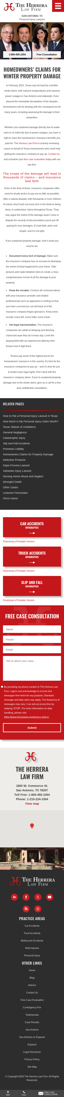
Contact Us (32, 992)
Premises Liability (13, 448)
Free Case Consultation (51, 1093)
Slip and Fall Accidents (16, 443)
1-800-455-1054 (17, 54)
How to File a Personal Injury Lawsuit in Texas (30, 415)
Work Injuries (32, 948)
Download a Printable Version (19, 541)
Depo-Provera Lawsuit (16, 465)
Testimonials (32, 1015)
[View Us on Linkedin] (14, 897)
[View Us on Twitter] (37, 897)
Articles (32, 985)
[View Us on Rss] (26, 908)
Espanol (32, 1044)
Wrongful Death (12, 481)
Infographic (32, 525)
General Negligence (15, 432)
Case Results (32, 1022)
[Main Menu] (58, 6)
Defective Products (14, 459)
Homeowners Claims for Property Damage (28, 454)
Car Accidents (32, 926)
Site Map (32, 1067)
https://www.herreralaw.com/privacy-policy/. (26, 717)
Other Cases (10, 487)
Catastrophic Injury (14, 437)
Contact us (54, 154)
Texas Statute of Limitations (19, 426)
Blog (32, 977)
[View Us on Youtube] (49, 897)
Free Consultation (47, 54)
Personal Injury (32, 955)
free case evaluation (34, 159)
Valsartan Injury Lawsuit (17, 470)
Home (32, 970)
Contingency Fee (32, 1007)
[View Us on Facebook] (26, 897)
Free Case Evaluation (32, 1000)
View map (32, 803)
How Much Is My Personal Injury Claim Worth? (30, 421)
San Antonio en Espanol (32, 1037)
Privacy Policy (32, 1059)
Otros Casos (10, 498)
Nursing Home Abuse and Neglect (23, 476)
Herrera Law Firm (28, 143)
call (24, 1095)
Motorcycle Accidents (32, 940)
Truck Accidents (32, 933)
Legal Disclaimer (32, 1052)
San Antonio (32, 1029)
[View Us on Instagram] (37, 908)
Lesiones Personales (15, 492)
